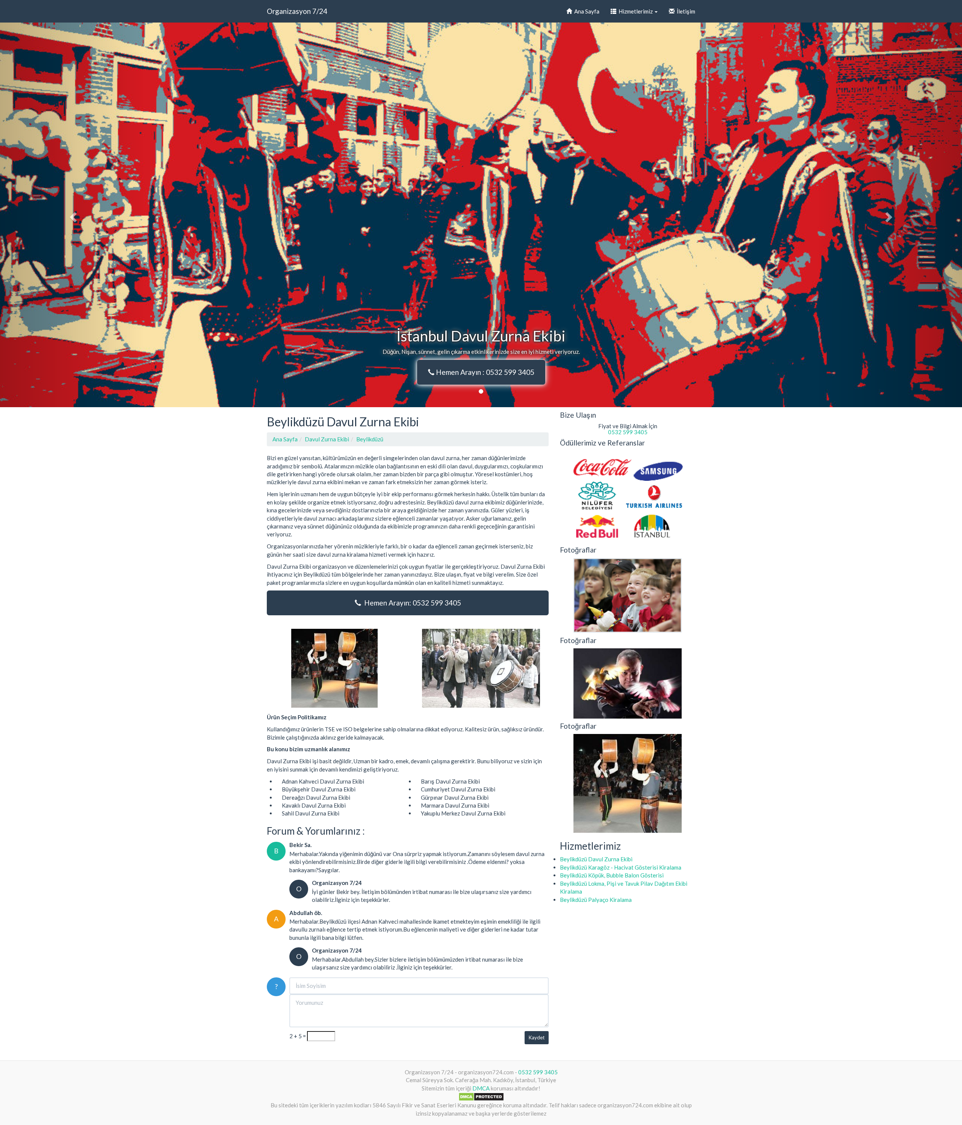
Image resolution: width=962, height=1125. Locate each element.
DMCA (481, 1088)
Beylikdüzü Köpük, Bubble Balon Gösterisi (612, 875)
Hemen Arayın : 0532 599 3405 (484, 372)
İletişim (685, 11)
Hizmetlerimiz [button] (635, 11)
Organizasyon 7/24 (297, 11)
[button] (72, 215)
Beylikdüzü (369, 439)
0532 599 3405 (627, 432)
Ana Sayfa (585, 11)
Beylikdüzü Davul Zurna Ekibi (596, 859)
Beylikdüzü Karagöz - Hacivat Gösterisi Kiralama (620, 867)
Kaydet (537, 1037)
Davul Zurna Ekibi (327, 439)
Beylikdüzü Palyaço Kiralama (596, 899)
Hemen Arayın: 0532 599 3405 (411, 602)
